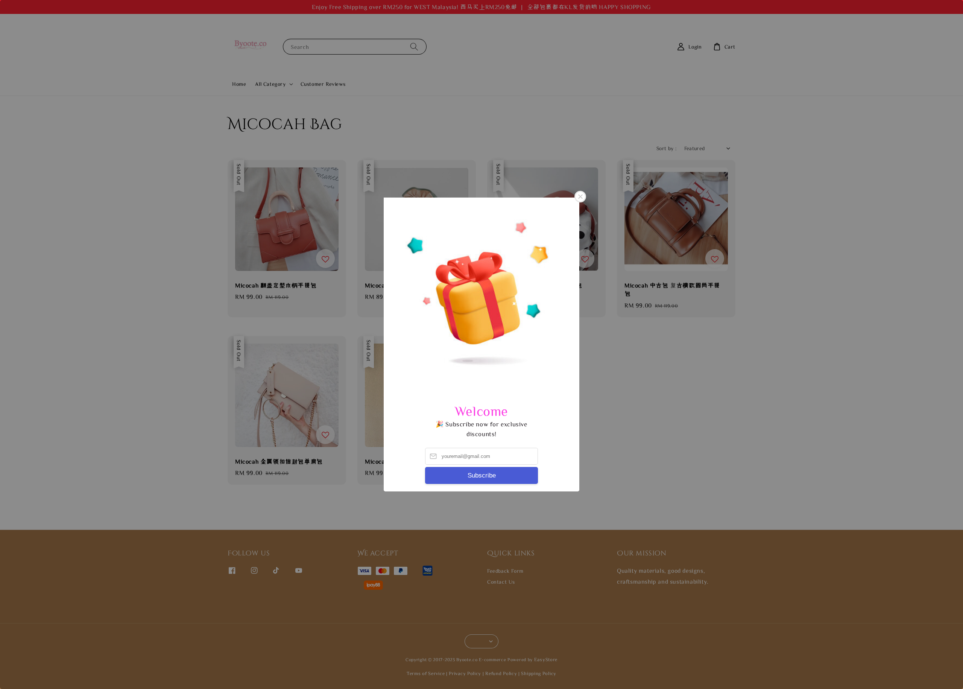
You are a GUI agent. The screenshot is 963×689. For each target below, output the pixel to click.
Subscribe (482, 475)
